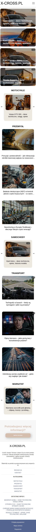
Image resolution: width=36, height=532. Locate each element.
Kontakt (18, 472)
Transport (18, 273)
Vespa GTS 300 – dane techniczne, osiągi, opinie (18, 115)
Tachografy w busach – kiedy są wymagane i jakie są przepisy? (18, 304)
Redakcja (18, 470)
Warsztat (18, 384)
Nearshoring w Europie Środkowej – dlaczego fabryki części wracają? (18, 228)
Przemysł (18, 126)
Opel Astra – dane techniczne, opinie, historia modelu (18, 22)
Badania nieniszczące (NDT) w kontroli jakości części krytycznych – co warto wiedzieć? (18, 193)
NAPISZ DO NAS (18, 435)
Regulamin (18, 529)
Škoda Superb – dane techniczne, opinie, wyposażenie (13, 81)
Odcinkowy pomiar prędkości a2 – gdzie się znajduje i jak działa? (18, 375)
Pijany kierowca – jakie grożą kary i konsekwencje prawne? (18, 339)
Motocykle (18, 90)
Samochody (18, 237)
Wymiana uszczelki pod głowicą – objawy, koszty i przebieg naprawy (18, 409)
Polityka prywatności (18, 522)
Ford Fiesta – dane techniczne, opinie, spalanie (17, 41)
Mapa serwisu (18, 525)
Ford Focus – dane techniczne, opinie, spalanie (17, 61)
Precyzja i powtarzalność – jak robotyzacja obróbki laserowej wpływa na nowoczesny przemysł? (18, 157)
